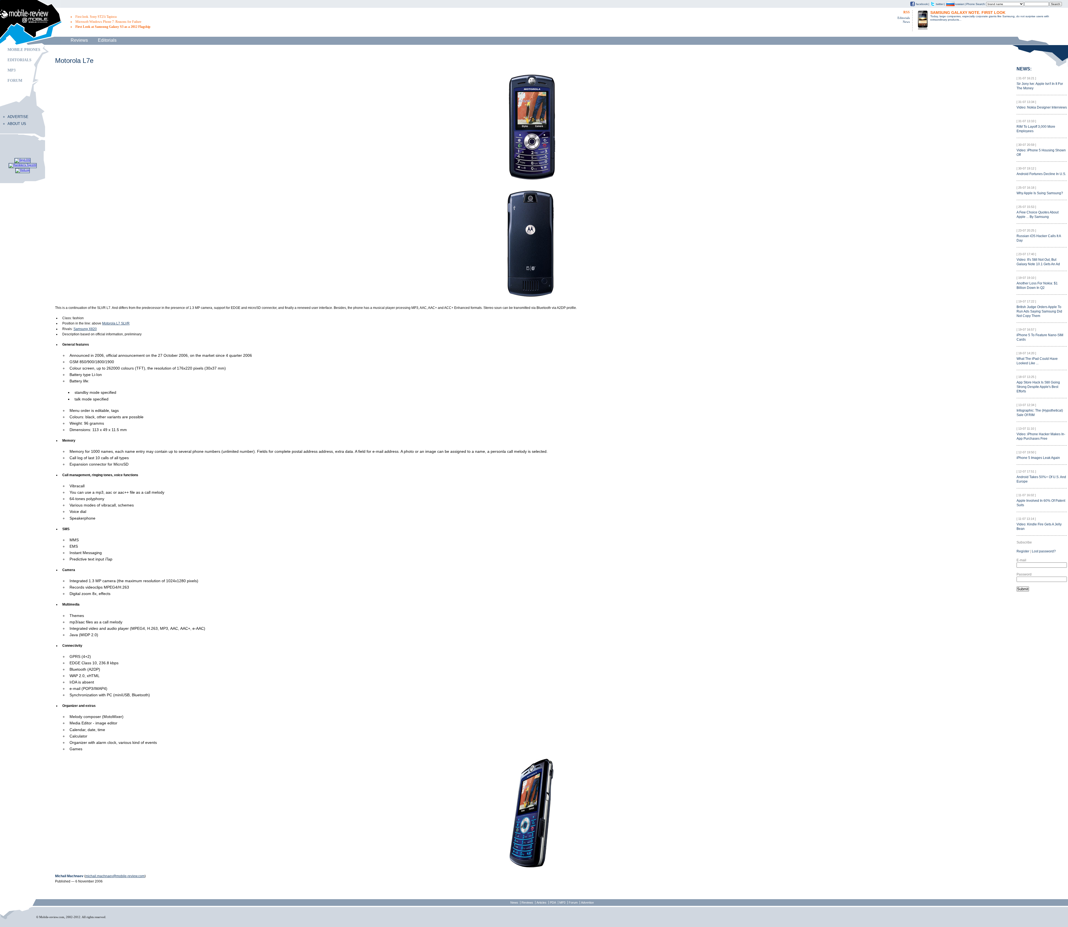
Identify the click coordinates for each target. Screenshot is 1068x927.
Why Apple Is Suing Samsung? (1040, 193)
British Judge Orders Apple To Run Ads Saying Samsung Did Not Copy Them (1039, 311)
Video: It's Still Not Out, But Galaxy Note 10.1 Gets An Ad (1038, 262)
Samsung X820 (85, 329)
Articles (542, 902)
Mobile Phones (24, 50)
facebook (922, 4)
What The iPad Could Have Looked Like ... (1037, 361)
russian (959, 4)
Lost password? (1044, 551)
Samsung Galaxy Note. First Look (967, 12)
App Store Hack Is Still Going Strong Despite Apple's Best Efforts (1038, 386)
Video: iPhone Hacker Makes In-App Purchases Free (1041, 436)
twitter (939, 4)
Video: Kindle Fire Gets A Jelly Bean (1039, 526)
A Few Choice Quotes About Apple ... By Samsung (1038, 214)
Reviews (79, 40)
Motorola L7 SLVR (116, 323)
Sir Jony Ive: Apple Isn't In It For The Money (1040, 86)
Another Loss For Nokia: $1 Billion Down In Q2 (1037, 285)
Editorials (904, 17)
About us (17, 124)
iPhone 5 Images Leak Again (1038, 458)
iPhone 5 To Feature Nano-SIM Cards (1040, 337)
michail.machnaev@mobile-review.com (115, 876)
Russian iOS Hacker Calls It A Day (1039, 238)
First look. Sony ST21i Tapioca (96, 17)
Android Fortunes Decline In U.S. (1041, 174)
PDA (553, 902)
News (906, 21)
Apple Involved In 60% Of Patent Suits (1041, 503)
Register (1023, 551)
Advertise (18, 117)
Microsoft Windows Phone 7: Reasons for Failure (108, 22)
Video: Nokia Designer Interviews (1042, 107)
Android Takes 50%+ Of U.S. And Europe (1041, 479)
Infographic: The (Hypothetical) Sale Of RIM (1040, 413)
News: (1024, 69)
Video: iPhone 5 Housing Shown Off (1041, 152)
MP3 (12, 70)
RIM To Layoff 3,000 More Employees (1036, 129)
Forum (15, 80)
